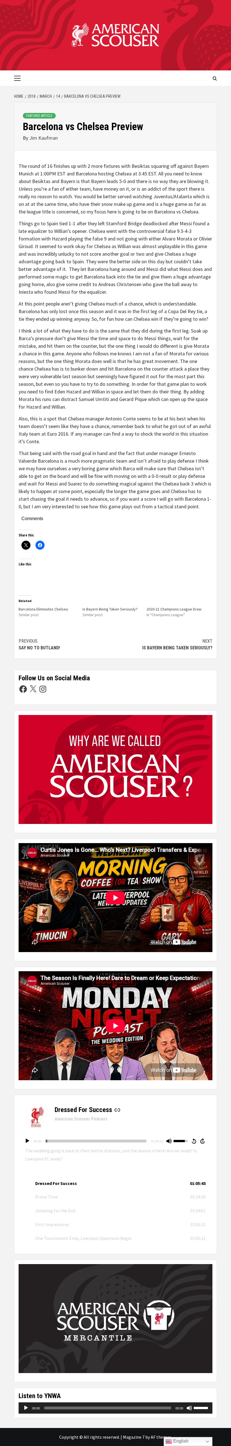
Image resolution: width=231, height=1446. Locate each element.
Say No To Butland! (39, 644)
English (180, 1441)
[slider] (96, 1141)
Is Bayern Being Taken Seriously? (110, 609)
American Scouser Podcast (81, 1119)
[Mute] (169, 1141)
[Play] (27, 1141)
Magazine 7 (134, 1437)
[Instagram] (42, 689)
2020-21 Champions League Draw (173, 609)
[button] (115, 1183)
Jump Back (194, 1141)
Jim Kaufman (43, 138)
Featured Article (39, 116)
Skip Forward (203, 1141)
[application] (115, 1141)
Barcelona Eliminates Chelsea (43, 609)
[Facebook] (23, 689)
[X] (32, 689)
